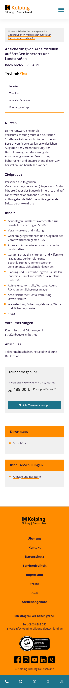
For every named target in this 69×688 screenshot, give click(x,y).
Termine (14, 93)
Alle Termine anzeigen (36, 405)
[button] (61, 10)
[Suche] (20, 681)
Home (11, 31)
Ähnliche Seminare (20, 100)
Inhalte (13, 86)
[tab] (34, 86)
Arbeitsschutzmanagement (31, 31)
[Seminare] (34, 681)
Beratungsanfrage (19, 107)
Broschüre (19, 443)
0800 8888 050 (37, 624)
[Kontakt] (7, 681)
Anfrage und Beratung (27, 477)
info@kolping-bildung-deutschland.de (39, 628)
